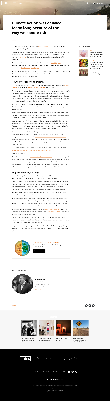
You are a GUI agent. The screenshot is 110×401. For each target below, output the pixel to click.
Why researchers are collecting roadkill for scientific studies (79, 340)
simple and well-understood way (41, 157)
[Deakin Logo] (101, 3)
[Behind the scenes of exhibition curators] (46, 335)
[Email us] (93, 305)
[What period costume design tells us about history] (29, 335)
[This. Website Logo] (6, 3)
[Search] (87, 3)
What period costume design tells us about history (27, 340)
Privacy (55, 371)
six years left (23, 57)
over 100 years (55, 63)
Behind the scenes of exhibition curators (45, 339)
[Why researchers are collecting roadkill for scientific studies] (81, 335)
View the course (39, 251)
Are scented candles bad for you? (63, 339)
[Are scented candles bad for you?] (63, 335)
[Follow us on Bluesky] (90, 306)
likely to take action (53, 212)
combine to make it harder (36, 87)
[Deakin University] (55, 379)
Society (92, 50)
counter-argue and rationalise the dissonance (50, 137)
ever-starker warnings (52, 209)
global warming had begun (30, 68)
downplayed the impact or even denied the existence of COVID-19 (34, 150)
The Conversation (44, 46)
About (36, 371)
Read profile (38, 289)
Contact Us (45, 371)
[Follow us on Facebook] (86, 305)
